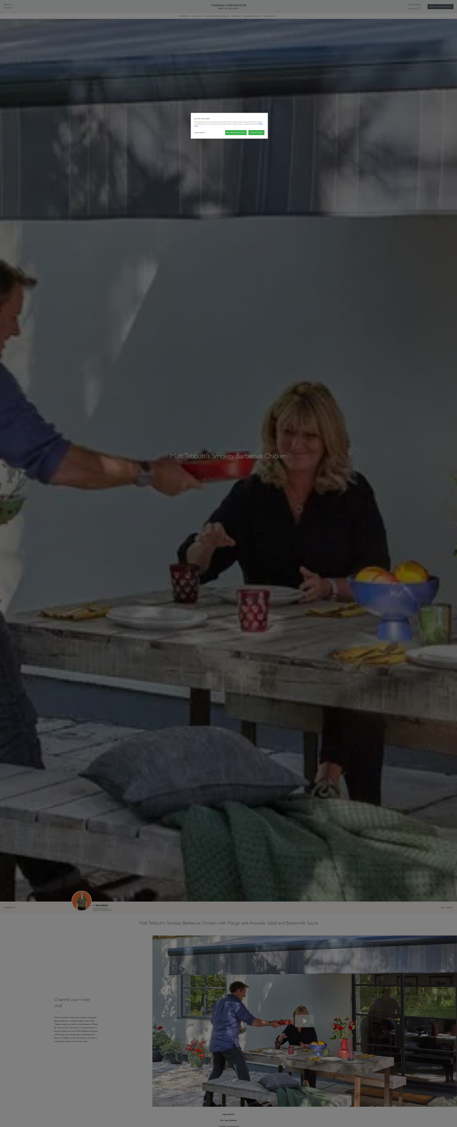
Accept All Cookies (256, 132)
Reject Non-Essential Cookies (235, 132)
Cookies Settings (199, 132)
